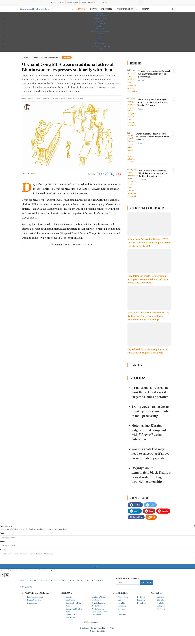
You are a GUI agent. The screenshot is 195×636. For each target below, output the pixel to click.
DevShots (141, 597)
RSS (153, 517)
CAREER (43, 580)
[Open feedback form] (7, 575)
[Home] (72, 9)
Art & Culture (100, 16)
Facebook (137, 505)
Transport (100, 44)
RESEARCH (93, 9)
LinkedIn (136, 511)
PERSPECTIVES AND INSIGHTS (127, 9)
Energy (100, 26)
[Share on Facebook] (99, 174)
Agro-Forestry (100, 13)
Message (4, 549)
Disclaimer (85, 628)
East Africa (70, 618)
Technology (100, 18)
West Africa (96, 600)
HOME (23, 580)
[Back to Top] (2, 575)
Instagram (161, 606)
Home (26, 57)
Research (141, 600)
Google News (137, 517)
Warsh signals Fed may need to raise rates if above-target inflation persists (150, 453)
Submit (97, 566)
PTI (23, 98)
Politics (100, 29)
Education (100, 24)
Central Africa (71, 615)
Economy (100, 21)
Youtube (164, 511)
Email (2, 541)
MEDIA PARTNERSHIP (79, 580)
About (53, 2)
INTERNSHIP (97, 580)
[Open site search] (173, 9)
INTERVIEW (145, 9)
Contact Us (103, 2)
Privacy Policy (109, 628)
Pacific (69, 597)
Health (100, 34)
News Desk (141, 603)
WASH (100, 49)
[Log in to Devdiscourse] (140, 2)
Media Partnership (88, 2)
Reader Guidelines (34, 600)
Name (2, 533)
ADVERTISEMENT (58, 580)
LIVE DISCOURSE (106, 9)
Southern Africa (98, 597)
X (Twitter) (161, 600)
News (36, 57)
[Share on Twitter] (105, 174)
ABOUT (33, 580)
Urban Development (100, 46)
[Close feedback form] (194, 526)
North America (98, 609)
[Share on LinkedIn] (112, 174)
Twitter (152, 505)
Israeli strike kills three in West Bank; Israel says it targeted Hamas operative (149, 392)
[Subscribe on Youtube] (118, 174)
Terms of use (96, 628)
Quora (150, 511)
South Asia (70, 600)
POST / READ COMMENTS (78, 244)
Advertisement (72, 2)
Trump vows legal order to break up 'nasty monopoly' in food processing (150, 411)
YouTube (160, 603)
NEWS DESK (82, 9)
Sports (100, 41)
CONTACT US (26, 587)
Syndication (32, 603)
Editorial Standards (35, 597)
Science (100, 36)
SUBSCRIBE (146, 582)
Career (61, 2)
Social (100, 39)
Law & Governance (100, 31)
